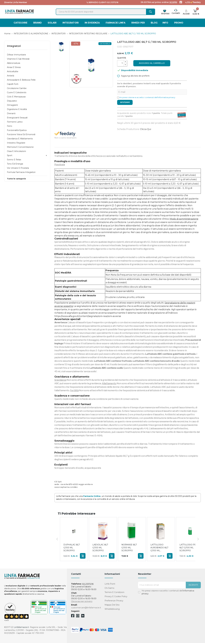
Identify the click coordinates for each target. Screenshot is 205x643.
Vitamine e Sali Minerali (18, 59)
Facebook (72, 616)
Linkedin (82, 616)
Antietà (10, 75)
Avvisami (125, 102)
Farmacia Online (92, 496)
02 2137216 (112, 2)
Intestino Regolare (16, 143)
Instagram (77, 616)
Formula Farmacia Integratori (21, 172)
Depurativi (12, 101)
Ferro (9, 126)
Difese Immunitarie (16, 54)
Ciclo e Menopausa (16, 96)
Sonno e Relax (14, 159)
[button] (57, 539)
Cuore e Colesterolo (16, 92)
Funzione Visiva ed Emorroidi (21, 134)
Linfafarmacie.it (21, 627)
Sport (9, 155)
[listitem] (74, 539)
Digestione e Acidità (17, 109)
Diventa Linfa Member (15, 2)
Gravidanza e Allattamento (20, 138)
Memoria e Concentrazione (20, 147)
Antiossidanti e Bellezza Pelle (21, 80)
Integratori (14, 46)
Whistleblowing (112, 609)
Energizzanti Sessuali (17, 117)
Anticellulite (12, 71)
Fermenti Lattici (15, 122)
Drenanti (11, 113)
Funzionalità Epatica (16, 130)
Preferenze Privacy (114, 600)
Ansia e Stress (14, 67)
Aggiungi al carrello (152, 63)
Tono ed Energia (15, 164)
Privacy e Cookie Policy (116, 596)
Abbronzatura (13, 63)
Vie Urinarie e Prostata (18, 168)
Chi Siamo (109, 588)
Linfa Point (110, 584)
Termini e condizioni (114, 592)
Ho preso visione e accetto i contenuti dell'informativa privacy (147, 97)
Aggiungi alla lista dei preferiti (134, 76)
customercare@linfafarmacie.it (86, 607)
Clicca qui (145, 129)
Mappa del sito (112, 605)
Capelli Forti (12, 84)
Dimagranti (12, 105)
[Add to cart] (82, 556)
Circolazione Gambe (16, 88)
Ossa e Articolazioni (16, 151)
